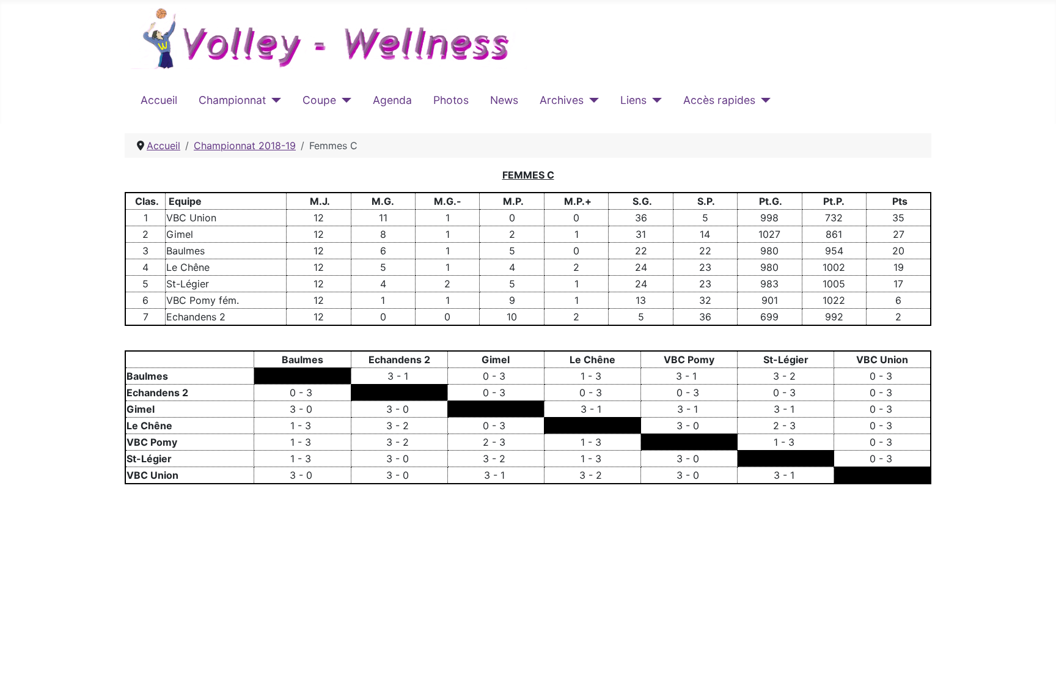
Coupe (319, 100)
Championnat (232, 100)
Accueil (159, 100)
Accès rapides (719, 100)
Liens (633, 100)
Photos (451, 100)
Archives (562, 100)
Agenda (392, 100)
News (504, 100)
